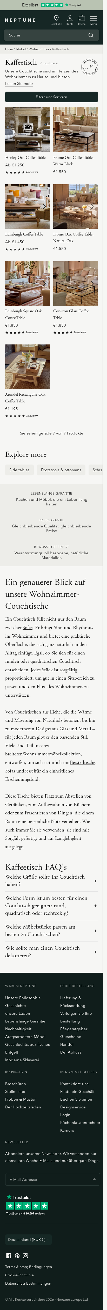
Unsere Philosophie (23, 997)
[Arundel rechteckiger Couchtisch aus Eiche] (27, 366)
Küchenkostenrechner (80, 1122)
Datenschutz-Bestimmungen (28, 1283)
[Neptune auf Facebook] (8, 1256)
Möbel (21, 49)
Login (65, 1114)
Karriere (67, 1130)
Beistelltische (82, 763)
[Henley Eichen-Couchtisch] (27, 129)
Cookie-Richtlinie (19, 1275)
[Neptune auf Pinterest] (17, 1256)
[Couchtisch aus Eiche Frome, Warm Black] (75, 129)
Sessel (29, 771)
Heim (9, 49)
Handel (66, 1044)
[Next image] (44, 130)
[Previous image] (11, 130)
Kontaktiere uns (74, 1083)
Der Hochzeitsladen (23, 1107)
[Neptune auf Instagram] (25, 1256)
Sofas (27, 628)
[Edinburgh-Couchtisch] (27, 206)
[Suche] (91, 35)
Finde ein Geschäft (77, 1091)
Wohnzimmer (39, 49)
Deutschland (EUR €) (26, 1239)
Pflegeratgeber (73, 1028)
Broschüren (15, 1083)
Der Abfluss (70, 1052)
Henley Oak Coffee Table (25, 157)
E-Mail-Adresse (22, 1173)
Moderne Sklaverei (22, 1059)
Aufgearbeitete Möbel (25, 1036)
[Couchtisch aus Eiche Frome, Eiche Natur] (75, 206)
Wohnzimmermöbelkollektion (52, 754)
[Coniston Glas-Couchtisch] (75, 283)
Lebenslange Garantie (25, 1021)
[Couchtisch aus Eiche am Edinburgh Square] (27, 283)
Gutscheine (70, 1036)
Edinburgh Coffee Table (24, 234)
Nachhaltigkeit (18, 1028)
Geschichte (15, 1005)
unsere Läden (17, 1013)
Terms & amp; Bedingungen (28, 1266)
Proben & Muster (20, 1099)
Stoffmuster (15, 1091)
